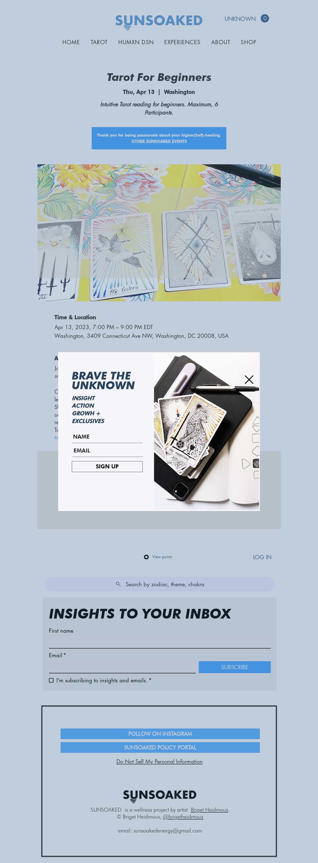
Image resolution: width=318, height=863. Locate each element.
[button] (249, 379)
